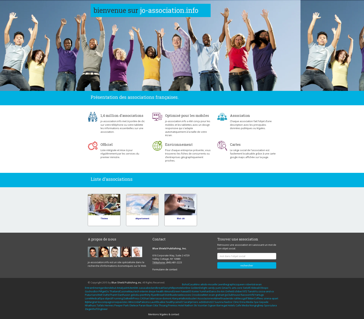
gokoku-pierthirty (141, 294)
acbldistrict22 (206, 302)
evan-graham (216, 294)
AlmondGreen (172, 291)
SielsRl (246, 287)
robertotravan (253, 284)
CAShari (144, 298)
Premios (172, 305)
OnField (229, 291)
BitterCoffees (255, 298)
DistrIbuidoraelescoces (178, 294)
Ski (195, 305)
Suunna (219, 302)
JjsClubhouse (232, 294)
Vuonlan (202, 305)
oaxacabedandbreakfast (153, 287)
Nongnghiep (256, 305)
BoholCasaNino (191, 284)
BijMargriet (91, 302)
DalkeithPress (131, 298)
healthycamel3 (174, 302)
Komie (195, 291)
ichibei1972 (241, 291)
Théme (104, 218)
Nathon (189, 305)
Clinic (236, 302)
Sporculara (270, 305)
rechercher (246, 265)
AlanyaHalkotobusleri (184, 298)
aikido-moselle (208, 284)
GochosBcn (91, 291)
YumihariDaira (207, 291)
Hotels (231, 305)
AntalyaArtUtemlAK (127, 287)
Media (249, 302)
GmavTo (226, 287)
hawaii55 (186, 291)
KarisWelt (96, 294)
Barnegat (222, 305)
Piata (88, 294)
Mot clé (181, 218)
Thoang (163, 305)
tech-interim (141, 291)
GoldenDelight (199, 287)
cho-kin (220, 291)
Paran (142, 305)
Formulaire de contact (164, 269)
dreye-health (156, 291)
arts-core (237, 287)
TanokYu (253, 291)
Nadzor (228, 302)
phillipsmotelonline (179, 287)
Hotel (181, 305)
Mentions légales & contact (163, 314)
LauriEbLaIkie (157, 302)
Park (126, 305)
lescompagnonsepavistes (113, 302)
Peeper (118, 305)
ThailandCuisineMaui (122, 291)
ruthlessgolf (240, 298)
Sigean (212, 305)
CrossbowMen (200, 294)
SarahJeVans (190, 302)
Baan (149, 305)
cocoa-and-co (266, 291)
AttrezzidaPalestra (139, 302)
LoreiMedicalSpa (94, 298)
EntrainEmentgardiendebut (100, 287)
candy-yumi (214, 287)
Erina (243, 302)
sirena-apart (271, 298)
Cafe (238, 305)
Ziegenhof (91, 309)
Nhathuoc (90, 305)
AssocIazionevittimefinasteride (215, 298)
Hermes (109, 305)
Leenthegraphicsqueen (231, 284)
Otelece (133, 305)
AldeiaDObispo (259, 287)
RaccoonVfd (247, 294)
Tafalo (100, 305)
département (142, 218)
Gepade (263, 302)
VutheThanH (110, 294)
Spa (256, 302)
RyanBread (157, 294)
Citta (155, 305)
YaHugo (259, 294)
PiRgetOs (104, 291)
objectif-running (114, 298)
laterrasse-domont (160, 298)
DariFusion (124, 294)
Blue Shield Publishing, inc (126, 282)
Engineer (102, 309)
